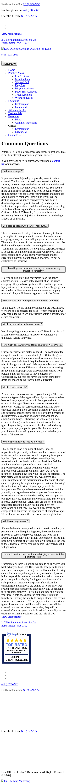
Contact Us (14, 135)
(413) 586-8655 (31, 10)
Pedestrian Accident (26, 91)
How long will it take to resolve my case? (23, 441)
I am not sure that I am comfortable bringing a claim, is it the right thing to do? (33, 555)
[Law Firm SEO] (15, 781)
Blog (17, 119)
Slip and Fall (22, 82)
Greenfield (21, 107)
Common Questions (26, 122)
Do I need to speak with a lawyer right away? (25, 226)
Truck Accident (23, 94)
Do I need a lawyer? (13, 171)
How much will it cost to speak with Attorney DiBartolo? (30, 300)
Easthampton (22, 104)
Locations (13, 100)
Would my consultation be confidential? (22, 324)
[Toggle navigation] (2, 61)
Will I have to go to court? (15, 521)
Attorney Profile (17, 110)
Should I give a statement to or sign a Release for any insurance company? (33, 269)
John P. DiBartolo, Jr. (16, 658)
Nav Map (17, 775)
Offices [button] (12, 125)
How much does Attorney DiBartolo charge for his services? (32, 345)
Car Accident (22, 76)
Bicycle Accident (24, 88)
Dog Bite (20, 85)
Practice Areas (16, 73)
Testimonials (15, 113)
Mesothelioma (22, 79)
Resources (13, 116)
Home (11, 69)
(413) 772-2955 (29, 15)
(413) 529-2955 (31, 4)
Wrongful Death (24, 97)
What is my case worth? (15, 387)
